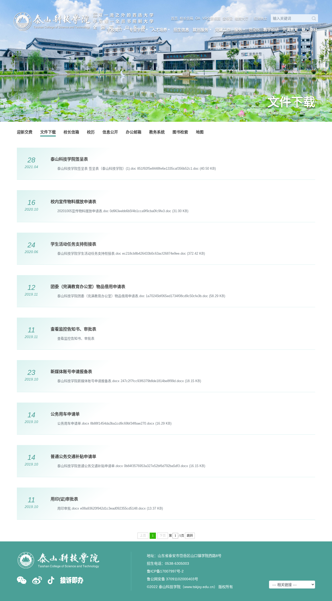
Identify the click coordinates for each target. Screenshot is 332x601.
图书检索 (180, 132)
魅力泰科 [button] (309, 29)
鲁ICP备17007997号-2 (165, 571)
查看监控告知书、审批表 (73, 329)
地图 (200, 132)
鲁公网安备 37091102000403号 (172, 579)
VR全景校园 (211, 18)
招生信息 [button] (181, 29)
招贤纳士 (260, 18)
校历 (91, 132)
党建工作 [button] (223, 29)
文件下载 (48, 132)
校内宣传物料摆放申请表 (73, 201)
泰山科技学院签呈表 (69, 159)
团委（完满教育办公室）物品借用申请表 (88, 286)
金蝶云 (228, 18)
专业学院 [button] (137, 29)
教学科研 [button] (271, 29)
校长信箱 (186, 18)
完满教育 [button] (290, 29)
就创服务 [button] (200, 29)
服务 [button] (238, 29)
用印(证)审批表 (64, 499)
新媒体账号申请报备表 (71, 371)
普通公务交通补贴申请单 (73, 456)
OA (197, 18)
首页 (174, 18)
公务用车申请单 (65, 414)
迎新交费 (24, 132)
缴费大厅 (241, 18)
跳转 (190, 536)
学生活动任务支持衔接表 (73, 244)
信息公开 (110, 132)
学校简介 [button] (114, 29)
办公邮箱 (133, 132)
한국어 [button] (254, 29)
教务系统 (157, 132)
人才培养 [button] (159, 29)
